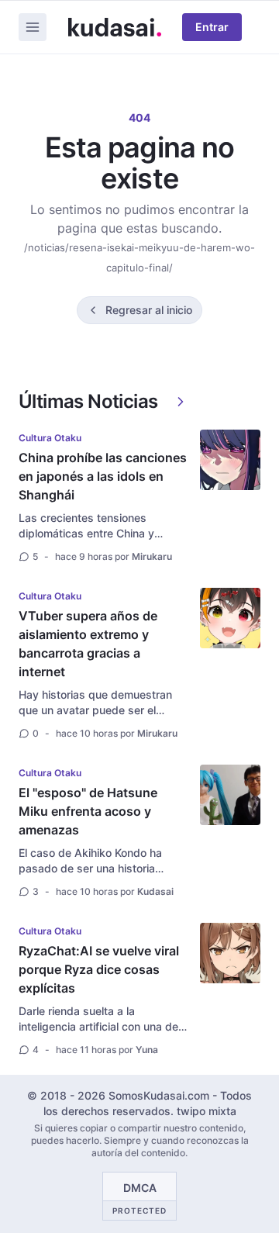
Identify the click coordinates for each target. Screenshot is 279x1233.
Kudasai (155, 891)
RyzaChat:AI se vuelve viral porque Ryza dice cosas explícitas (99, 969)
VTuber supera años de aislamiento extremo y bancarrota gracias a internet (88, 643)
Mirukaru (152, 556)
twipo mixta (206, 1110)
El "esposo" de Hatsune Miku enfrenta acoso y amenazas (88, 811)
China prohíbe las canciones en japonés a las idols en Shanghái (103, 476)
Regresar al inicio (148, 309)
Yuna (147, 1049)
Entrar (212, 26)
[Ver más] (181, 402)
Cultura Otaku (50, 438)
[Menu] (32, 27)
